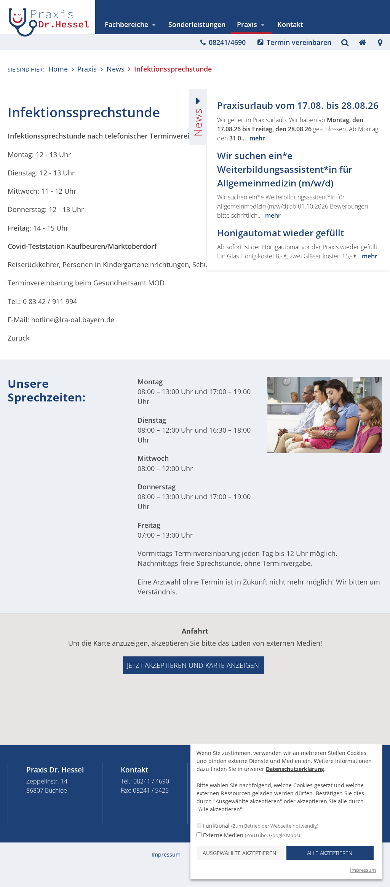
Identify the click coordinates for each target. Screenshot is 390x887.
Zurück (18, 337)
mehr (257, 138)
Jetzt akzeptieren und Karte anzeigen (193, 665)
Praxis (247, 24)
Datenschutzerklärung (295, 768)
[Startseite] (362, 42)
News (115, 68)
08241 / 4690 (151, 781)
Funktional (259, 825)
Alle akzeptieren (329, 853)
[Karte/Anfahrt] (380, 42)
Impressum (166, 854)
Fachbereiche (126, 24)
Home (58, 68)
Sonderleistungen (196, 24)
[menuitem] (131, 24)
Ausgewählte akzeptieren (240, 853)
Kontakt (290, 24)
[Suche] (345, 42)
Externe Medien (250, 835)
